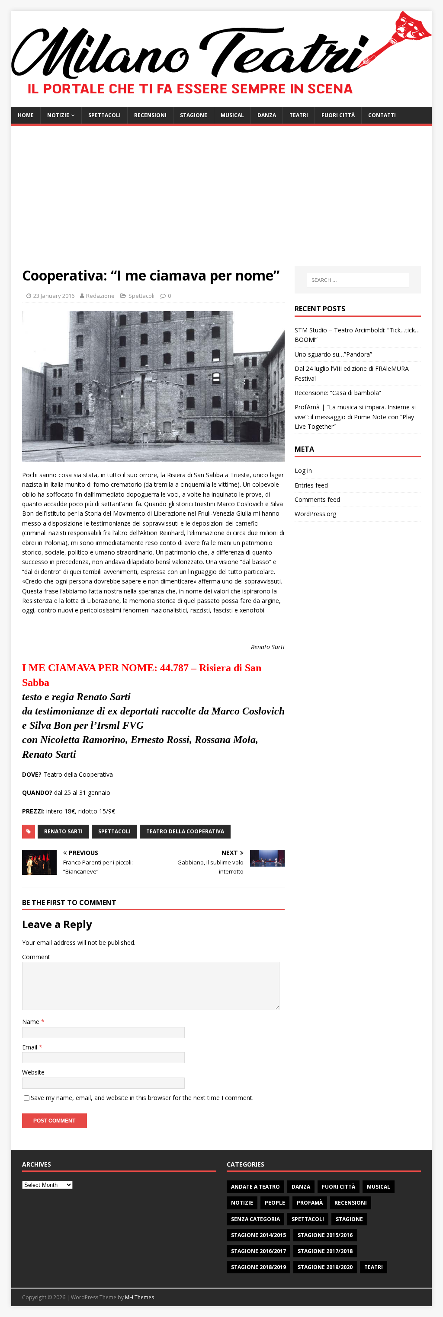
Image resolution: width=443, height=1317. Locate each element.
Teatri (298, 115)
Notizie (58, 115)
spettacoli (114, 831)
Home (26, 115)
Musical (232, 115)
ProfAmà (310, 1202)
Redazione (100, 296)
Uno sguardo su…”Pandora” (333, 354)
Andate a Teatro (255, 1186)
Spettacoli (104, 115)
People (275, 1202)
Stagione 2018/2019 (258, 1267)
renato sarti (63, 831)
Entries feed (311, 485)
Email (30, 1047)
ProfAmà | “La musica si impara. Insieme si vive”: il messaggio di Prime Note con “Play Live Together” (355, 416)
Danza (266, 115)
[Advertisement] (221, 201)
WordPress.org (315, 514)
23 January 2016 (53, 296)
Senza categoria (255, 1219)
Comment (36, 957)
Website (33, 1072)
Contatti (382, 115)
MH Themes (139, 1297)
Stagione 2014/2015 (258, 1235)
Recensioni (150, 115)
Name (31, 1021)
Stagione (193, 115)
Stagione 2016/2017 (258, 1251)
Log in (303, 470)
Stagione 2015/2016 (325, 1235)
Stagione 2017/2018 (325, 1251)
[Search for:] (358, 280)
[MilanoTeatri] (221, 101)
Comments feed (317, 499)
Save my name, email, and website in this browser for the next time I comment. (142, 1098)
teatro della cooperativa (185, 831)
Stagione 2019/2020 (325, 1267)
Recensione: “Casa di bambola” (338, 393)
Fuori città (338, 115)
